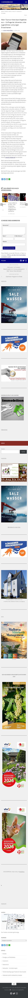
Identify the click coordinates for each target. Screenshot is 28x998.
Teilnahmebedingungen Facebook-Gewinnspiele (14, 972)
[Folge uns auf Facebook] (21, 261)
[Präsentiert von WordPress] (10, 989)
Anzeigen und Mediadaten (9, 957)
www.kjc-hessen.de (10, 157)
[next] (26, 204)
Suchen (3, 449)
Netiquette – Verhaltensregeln (10, 968)
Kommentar (6, 225)
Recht (14, 11)
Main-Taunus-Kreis (6, 11)
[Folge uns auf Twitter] (23, 261)
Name (4, 236)
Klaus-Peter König (8, 30)
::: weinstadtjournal (7, 2)
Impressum (5, 961)
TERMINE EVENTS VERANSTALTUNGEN (12, 975)
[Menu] (26, 2)
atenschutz (4, 429)
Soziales (19, 11)
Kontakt (4, 953)
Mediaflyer (21, 871)
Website (5, 241)
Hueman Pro (21, 989)
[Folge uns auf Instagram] (26, 261)
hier (18, 932)
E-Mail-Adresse (18, 236)
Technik (3, 13)
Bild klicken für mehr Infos (14, 527)
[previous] (1, 204)
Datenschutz (6, 964)
